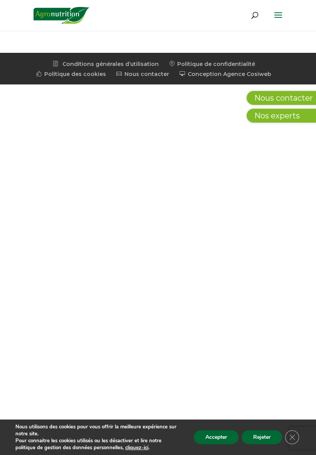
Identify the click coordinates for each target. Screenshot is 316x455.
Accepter (216, 437)
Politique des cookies (71, 74)
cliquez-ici (136, 447)
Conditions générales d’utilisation (106, 64)
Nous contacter (142, 74)
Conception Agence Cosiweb (225, 74)
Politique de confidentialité (212, 64)
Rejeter (262, 437)
